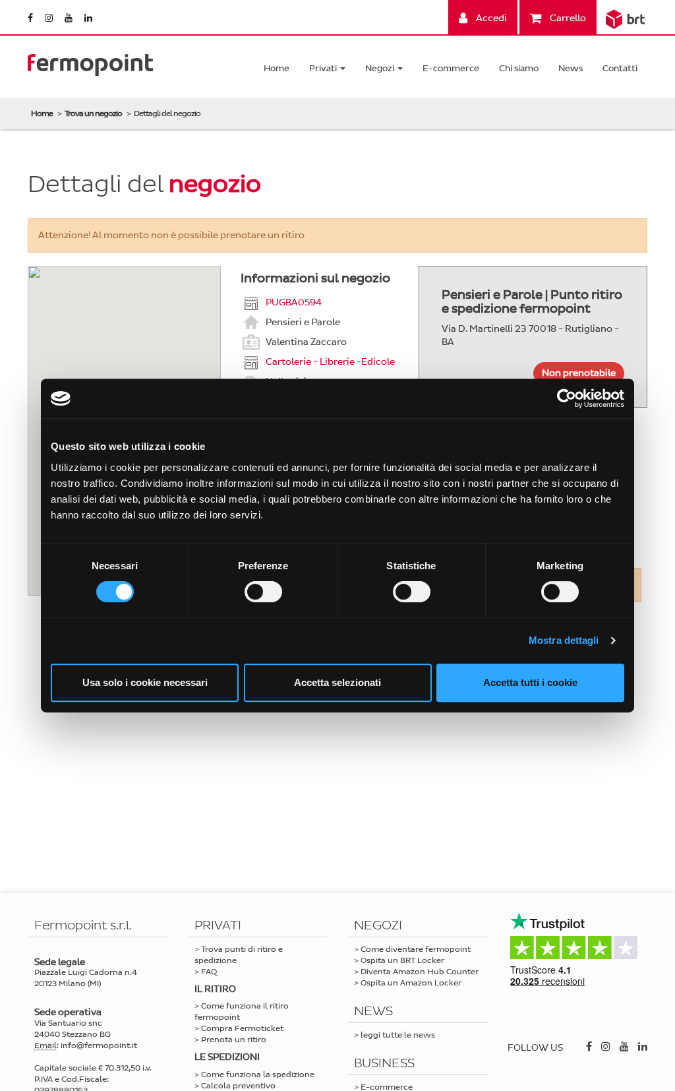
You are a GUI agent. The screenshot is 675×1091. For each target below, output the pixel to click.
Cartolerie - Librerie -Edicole (330, 361)
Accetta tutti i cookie (530, 682)
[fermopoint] (90, 62)
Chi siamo (519, 68)
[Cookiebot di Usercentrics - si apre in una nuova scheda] (566, 398)
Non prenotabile (579, 373)
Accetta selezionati (337, 682)
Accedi (490, 18)
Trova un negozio (93, 113)
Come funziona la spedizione (257, 1074)
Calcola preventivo (238, 1085)
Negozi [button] (380, 68)
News (570, 68)
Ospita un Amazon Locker (411, 982)
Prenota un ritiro (233, 1039)
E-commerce (451, 68)
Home (276, 68)
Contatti (619, 68)
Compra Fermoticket (242, 1028)
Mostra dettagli (564, 640)
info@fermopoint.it (99, 1045)
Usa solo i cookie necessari (145, 682)
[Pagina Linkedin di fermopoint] (88, 18)
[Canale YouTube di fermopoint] (69, 18)
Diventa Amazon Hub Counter (420, 971)
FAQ (209, 971)
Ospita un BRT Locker (402, 960)
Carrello (567, 18)
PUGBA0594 (294, 301)
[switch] (263, 591)
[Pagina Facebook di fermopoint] (31, 18)
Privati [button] (324, 68)
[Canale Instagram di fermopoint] (50, 18)
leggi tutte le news (398, 1035)
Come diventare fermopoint (416, 949)
